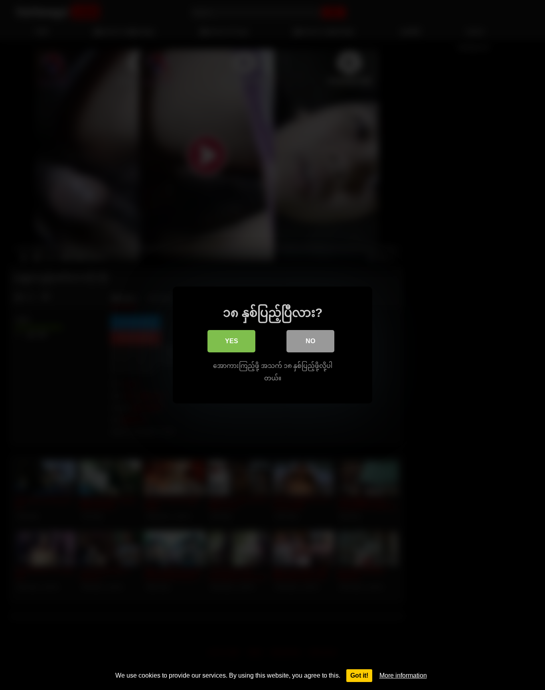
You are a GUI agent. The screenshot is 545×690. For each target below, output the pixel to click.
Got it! (359, 675)
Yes (231, 341)
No (310, 341)
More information (403, 675)
